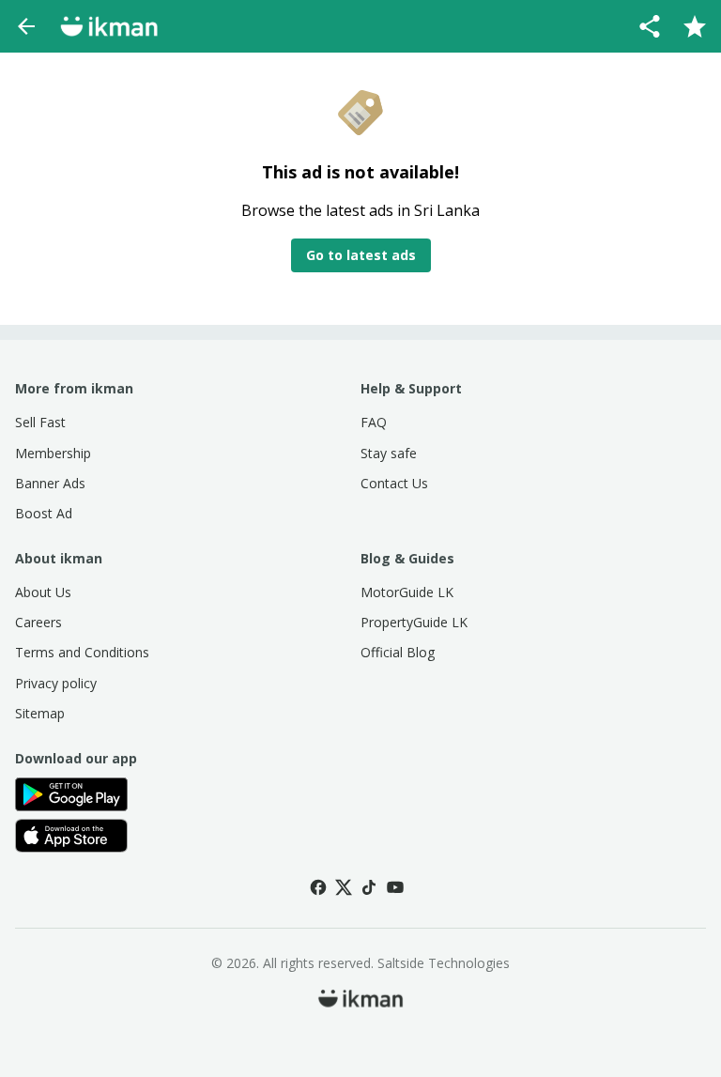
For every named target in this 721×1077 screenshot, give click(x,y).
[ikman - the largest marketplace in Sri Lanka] (109, 26)
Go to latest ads (361, 255)
